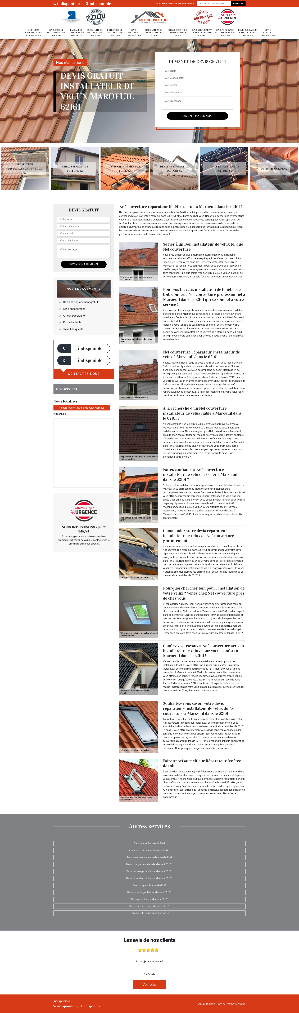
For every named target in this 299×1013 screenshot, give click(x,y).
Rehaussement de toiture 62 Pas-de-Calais (177, 33)
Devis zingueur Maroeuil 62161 (149, 885)
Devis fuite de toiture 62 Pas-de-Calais (95, 33)
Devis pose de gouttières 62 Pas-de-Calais (56, 33)
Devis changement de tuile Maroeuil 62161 (149, 864)
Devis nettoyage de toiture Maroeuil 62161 (149, 871)
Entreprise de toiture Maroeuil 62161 (149, 913)
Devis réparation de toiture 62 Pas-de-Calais (247, 33)
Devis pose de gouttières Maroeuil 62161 (149, 892)
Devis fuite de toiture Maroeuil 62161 (149, 906)
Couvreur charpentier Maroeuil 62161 (149, 850)
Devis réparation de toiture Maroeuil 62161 (149, 878)
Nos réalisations (70, 62)
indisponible (68, 3)
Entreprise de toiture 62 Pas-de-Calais (115, 33)
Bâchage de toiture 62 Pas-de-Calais (76, 33)
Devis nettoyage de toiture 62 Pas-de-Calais (225, 33)
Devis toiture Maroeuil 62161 (149, 843)
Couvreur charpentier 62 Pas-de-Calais (33, 33)
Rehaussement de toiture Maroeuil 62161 (149, 857)
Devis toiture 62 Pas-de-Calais (133, 33)
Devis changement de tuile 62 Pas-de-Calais (202, 33)
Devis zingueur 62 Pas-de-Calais (268, 33)
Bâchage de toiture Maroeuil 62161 (149, 899)
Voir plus (149, 985)
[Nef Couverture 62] (149, 17)
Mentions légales (236, 1003)
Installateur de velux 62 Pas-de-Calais (153, 33)
